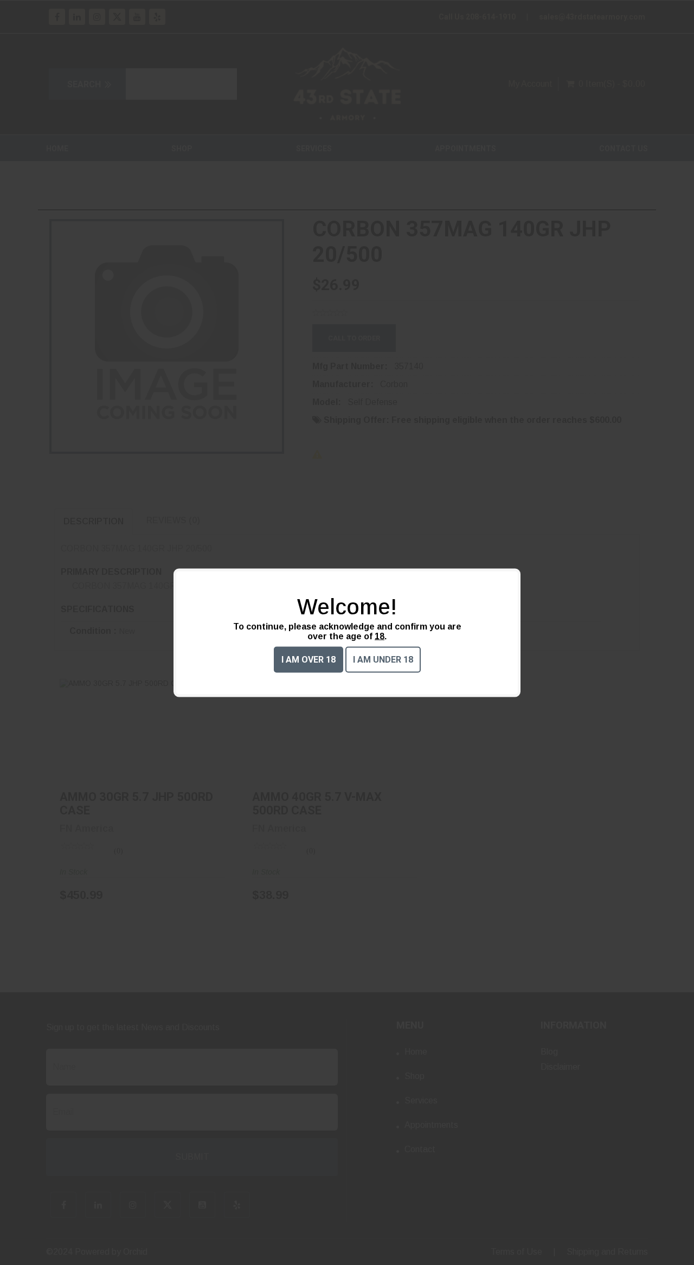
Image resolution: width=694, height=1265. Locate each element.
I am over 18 (308, 659)
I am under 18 (383, 659)
